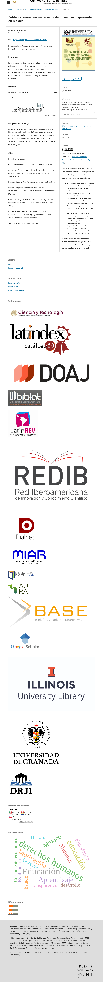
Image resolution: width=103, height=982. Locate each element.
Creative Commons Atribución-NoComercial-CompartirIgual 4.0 (77, 160)
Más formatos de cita (72, 114)
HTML (77, 79)
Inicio (10, 9)
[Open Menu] (8, 2)
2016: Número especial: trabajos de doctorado (42, 9)
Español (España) (15, 268)
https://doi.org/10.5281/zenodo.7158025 (30, 39)
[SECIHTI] (36, 318)
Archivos (18, 9)
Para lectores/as (14, 283)
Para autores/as (14, 287)
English (11, 264)
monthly (47, 115)
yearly (54, 115)
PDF (67, 79)
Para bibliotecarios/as (16, 290)
